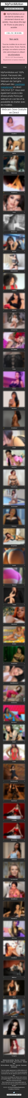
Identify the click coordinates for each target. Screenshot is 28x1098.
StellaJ (14, 369)
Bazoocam (23, 1065)
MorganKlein (14, 545)
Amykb (14, 447)
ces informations (14, 55)
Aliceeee (14, 251)
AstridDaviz (14, 957)
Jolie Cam (18, 1065)
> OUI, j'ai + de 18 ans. (14, 33)
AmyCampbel (14, 506)
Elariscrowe (14, 173)
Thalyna (14, 604)
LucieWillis (14, 820)
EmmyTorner (14, 231)
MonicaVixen (14, 840)
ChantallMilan (14, 349)
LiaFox (14, 997)
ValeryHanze (14, 624)
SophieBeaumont (14, 683)
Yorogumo (14, 1056)
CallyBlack (14, 290)
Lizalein (14, 761)
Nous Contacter (18, 1061)
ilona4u (14, 565)
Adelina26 (14, 1036)
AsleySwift (14, 467)
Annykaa (14, 644)
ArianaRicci (14, 133)
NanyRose (14, 408)
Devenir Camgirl (9, 1061)
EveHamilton (14, 702)
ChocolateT (14, 722)
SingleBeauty (14, 192)
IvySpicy (14, 388)
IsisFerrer (14, 310)
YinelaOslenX (14, 663)
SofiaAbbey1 (14, 428)
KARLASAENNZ (14, 271)
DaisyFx (14, 742)
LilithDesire (14, 859)
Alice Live (12, 1065)
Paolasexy (14, 526)
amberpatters (14, 330)
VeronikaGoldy (14, 879)
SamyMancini (14, 899)
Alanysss (14, 585)
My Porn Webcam (5, 1065)
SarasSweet (14, 800)
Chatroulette (14, 1067)
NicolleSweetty (14, 781)
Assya (14, 212)
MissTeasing (14, 1016)
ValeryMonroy (14, 487)
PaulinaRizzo (14, 918)
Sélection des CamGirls (8, 1060)
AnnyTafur (14, 938)
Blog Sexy (17, 1060)
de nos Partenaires (22, 1072)
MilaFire (14, 153)
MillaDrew (14, 977)
